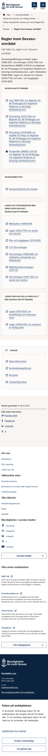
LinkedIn (9, 426)
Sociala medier (32, 556)
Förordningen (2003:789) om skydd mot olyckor (23, 278)
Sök (34, 9)
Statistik (4, 514)
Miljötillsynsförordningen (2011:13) (21, 268)
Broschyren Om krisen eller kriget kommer (19, 486)
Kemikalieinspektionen (20, 368)
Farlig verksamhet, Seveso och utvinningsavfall (23, 22)
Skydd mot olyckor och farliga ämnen (19, 18)
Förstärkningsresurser (10, 503)
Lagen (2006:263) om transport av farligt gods (25, 326)
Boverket (13, 375)
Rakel (3, 509)
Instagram (10, 531)
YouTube (9, 547)
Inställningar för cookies (14, 731)
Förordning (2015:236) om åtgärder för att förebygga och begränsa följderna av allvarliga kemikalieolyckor (25, 121)
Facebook (10, 420)
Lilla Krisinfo (7, 611)
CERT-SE (5, 576)
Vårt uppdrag (7, 464)
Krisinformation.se (10, 593)
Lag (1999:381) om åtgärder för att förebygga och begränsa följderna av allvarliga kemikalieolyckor (25, 105)
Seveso (6, 29)
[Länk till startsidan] (12, 5)
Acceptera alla (24, 749)
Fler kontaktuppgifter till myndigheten (17, 692)
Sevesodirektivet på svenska (23, 189)
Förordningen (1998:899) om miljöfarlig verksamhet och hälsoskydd (23, 257)
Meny (43, 9)
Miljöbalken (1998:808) (20, 223)
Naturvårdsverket (17, 361)
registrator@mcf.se (9, 687)
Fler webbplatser (21, 645)
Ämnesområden (22, 15)
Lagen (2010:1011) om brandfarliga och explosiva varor (22, 314)
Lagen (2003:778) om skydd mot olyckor (23, 232)
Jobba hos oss (7, 469)
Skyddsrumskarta (9, 481)
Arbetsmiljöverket (18, 382)
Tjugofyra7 (6, 628)
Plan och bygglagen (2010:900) (25, 240)
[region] (24, 728)
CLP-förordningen (18, 247)
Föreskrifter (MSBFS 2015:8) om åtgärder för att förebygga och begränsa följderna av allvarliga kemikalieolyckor (24, 156)
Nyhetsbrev (6, 459)
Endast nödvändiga (24, 740)
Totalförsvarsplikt (8, 492)
